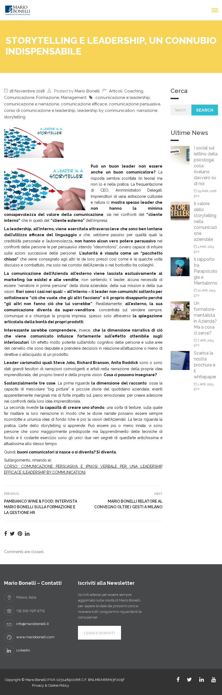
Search (204, 110)
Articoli (115, 91)
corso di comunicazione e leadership (40, 110)
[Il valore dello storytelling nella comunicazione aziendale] (180, 210)
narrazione (147, 110)
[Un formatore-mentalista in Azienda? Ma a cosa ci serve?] (180, 310)
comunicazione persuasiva (134, 104)
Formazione (47, 97)
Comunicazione (19, 97)
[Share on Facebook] (5, 533)
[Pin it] (20, 533)
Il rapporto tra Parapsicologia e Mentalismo (205, 271)
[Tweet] (12, 533)
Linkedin (23, 650)
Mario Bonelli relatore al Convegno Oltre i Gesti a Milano (128, 504)
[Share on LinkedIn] (27, 533)
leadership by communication (106, 110)
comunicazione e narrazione (31, 104)
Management (73, 97)
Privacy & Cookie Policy (50, 685)
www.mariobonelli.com (35, 637)
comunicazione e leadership (122, 97)
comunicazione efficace (84, 104)
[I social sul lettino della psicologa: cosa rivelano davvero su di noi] (180, 155)
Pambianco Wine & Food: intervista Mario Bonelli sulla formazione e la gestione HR (40, 507)
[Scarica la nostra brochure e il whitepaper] (180, 360)
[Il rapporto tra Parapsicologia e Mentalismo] (180, 266)
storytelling (14, 117)
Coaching (133, 91)
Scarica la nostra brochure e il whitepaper (205, 364)
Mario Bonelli (87, 91)
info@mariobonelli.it (32, 624)
